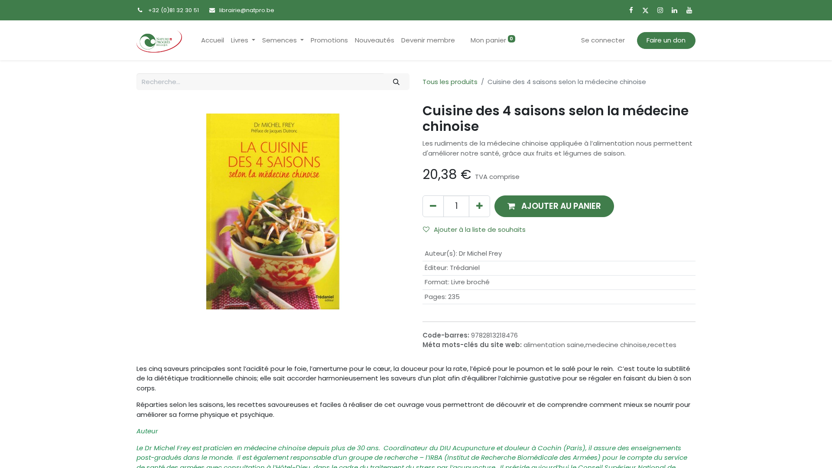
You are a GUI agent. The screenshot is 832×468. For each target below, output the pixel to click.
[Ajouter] (479, 206)
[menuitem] (213, 40)
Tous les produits (450, 81)
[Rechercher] (397, 81)
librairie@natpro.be (246, 10)
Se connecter (603, 40)
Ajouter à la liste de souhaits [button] (480, 229)
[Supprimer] (433, 206)
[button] (554, 206)
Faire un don (666, 40)
